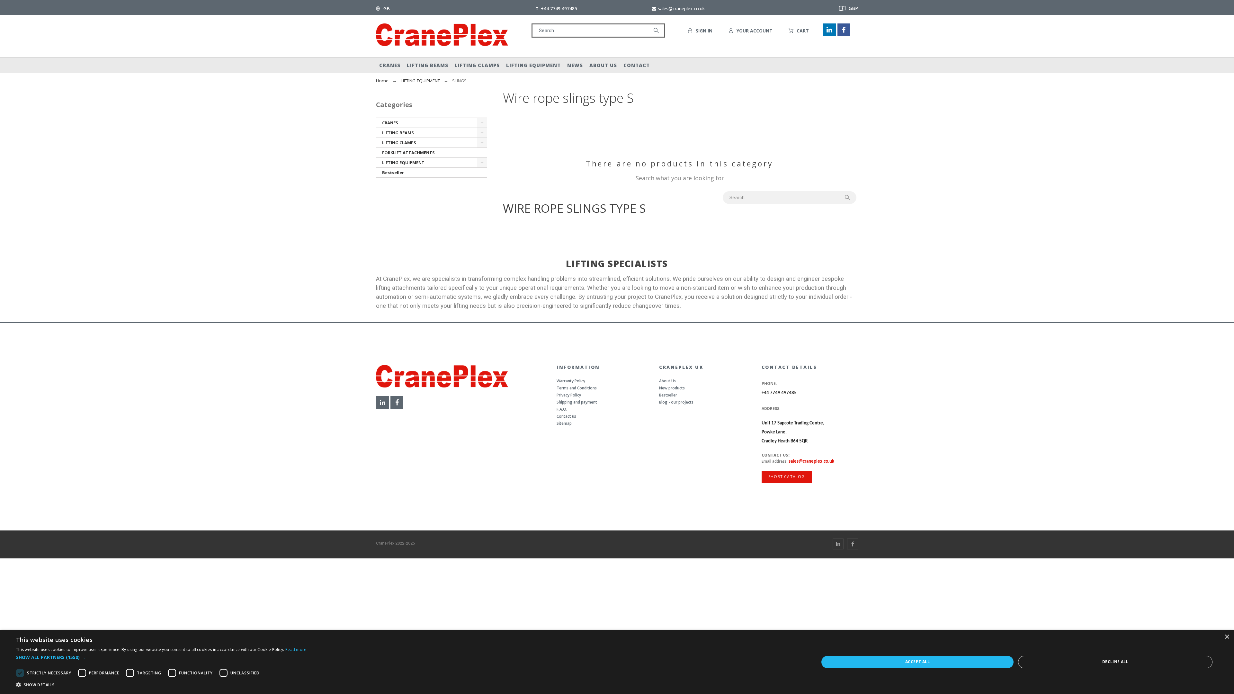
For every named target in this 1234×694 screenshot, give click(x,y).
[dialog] (617, 662)
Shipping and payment (577, 402)
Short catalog (786, 476)
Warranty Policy (571, 381)
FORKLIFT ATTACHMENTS (408, 153)
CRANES (390, 123)
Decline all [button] (1115, 661)
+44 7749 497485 (779, 393)
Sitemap (564, 423)
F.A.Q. (562, 409)
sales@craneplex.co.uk (811, 461)
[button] (161, 657)
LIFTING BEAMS (398, 133)
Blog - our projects (676, 402)
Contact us (566, 416)
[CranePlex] (442, 35)
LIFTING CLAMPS (399, 143)
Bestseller (393, 172)
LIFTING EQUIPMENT (403, 162)
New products (672, 388)
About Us (667, 381)
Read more (296, 649)
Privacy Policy (569, 395)
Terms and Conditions (577, 388)
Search (657, 30)
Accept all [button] (917, 661)
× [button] (1226, 637)
